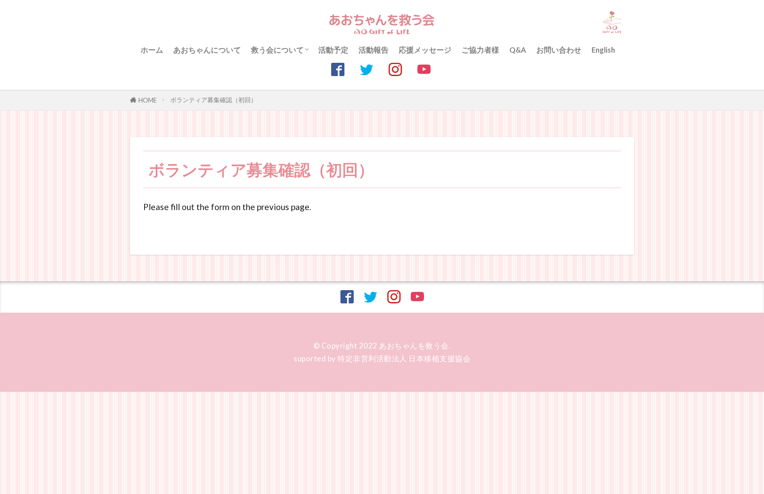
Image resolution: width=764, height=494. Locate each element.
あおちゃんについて (207, 49)
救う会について (277, 49)
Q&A (517, 49)
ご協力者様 (480, 49)
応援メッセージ (425, 49)
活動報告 (374, 49)
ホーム (152, 49)
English (603, 49)
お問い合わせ (558, 49)
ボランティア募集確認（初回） (213, 99)
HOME (147, 100)
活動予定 (333, 49)
